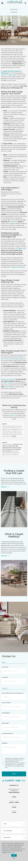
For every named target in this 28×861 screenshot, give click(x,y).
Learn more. (11, 852)
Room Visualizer (9, 383)
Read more (4, 486)
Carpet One (4, 18)
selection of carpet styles (9, 75)
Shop (5, 824)
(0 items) (25, 3)
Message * (4, 743)
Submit (14, 774)
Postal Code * (5, 723)
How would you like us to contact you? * (12, 693)
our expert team (21, 248)
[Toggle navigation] (2, 3)
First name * (5, 667)
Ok (14, 855)
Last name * (5, 677)
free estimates (9, 386)
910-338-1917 (14, 12)
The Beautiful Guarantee (17, 267)
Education (7, 837)
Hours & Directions (14, 792)
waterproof (13, 221)
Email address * (6, 712)
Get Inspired (7, 830)
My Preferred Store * (7, 733)
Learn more (4, 555)
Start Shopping (12, 639)
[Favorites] (22, 3)
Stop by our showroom (8, 379)
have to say (14, 415)
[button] (19, 3)
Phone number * (6, 702)
